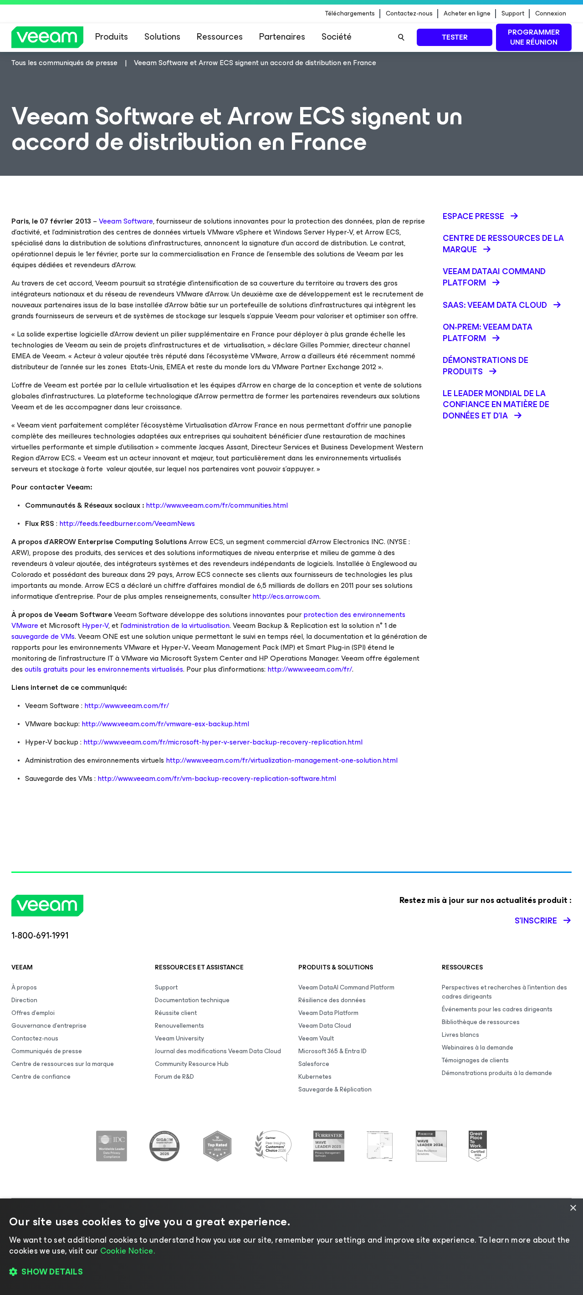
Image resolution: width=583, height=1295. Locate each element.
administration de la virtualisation (176, 625)
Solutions (162, 36)
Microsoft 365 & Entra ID (332, 1051)
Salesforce (313, 1064)
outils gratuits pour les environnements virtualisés (104, 669)
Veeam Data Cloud (324, 1025)
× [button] (572, 1208)
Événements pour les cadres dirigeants (497, 1009)
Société (337, 36)
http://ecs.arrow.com (285, 596)
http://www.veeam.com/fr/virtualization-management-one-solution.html (282, 760)
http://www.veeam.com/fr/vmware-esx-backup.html (165, 724)
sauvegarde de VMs (43, 636)
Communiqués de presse (46, 1051)
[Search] (401, 37)
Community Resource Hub (192, 1064)
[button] (291, 1272)
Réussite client (176, 1013)
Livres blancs (460, 1035)
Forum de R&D (174, 1076)
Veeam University (179, 1038)
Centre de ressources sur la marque (62, 1064)
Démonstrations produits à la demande (497, 1073)
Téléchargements (350, 13)
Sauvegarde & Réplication (335, 1089)
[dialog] (291, 1246)
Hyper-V (95, 625)
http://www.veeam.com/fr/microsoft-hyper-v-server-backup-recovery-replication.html (223, 742)
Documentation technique (192, 1000)
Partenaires (282, 36)
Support (512, 13)
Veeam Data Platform (328, 1013)
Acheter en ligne (467, 13)
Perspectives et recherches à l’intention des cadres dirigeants (504, 992)
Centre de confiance (41, 1076)
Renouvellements (179, 1025)
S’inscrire (536, 921)
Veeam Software (126, 221)
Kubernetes (315, 1076)
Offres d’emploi (33, 1013)
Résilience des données (332, 1000)
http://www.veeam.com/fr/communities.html (217, 505)
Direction (24, 1000)
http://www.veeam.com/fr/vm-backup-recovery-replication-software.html (216, 778)
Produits (111, 36)
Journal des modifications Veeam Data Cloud (218, 1051)
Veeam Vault (316, 1038)
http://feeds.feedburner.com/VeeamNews (127, 523)
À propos (24, 987)
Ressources (220, 36)
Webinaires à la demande (477, 1047)
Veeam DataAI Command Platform (346, 987)
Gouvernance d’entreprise (49, 1025)
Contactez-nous (409, 13)
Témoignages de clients (475, 1060)
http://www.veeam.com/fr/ (309, 669)
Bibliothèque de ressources (481, 1022)
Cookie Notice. (127, 1251)
